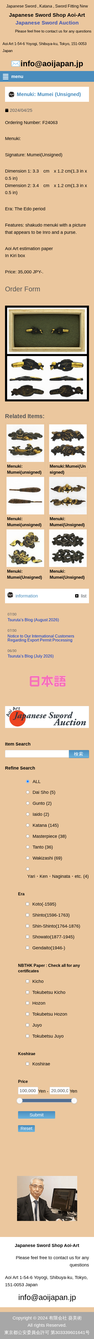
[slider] (20, 1101)
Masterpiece (49, 836)
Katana (46, 825)
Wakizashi (47, 858)
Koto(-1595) (44, 904)
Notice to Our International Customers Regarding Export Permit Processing (41, 638)
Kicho (38, 981)
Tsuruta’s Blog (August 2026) (33, 620)
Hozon (38, 1003)
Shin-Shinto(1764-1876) (56, 926)
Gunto (42, 803)
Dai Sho (44, 792)
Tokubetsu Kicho (48, 992)
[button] (48, 78)
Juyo (37, 1025)
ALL (37, 781)
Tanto (43, 847)
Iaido (41, 814)
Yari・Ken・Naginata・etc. (58, 876)
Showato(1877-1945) (53, 936)
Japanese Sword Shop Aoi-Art (47, 15)
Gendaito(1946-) (48, 947)
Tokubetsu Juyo (48, 1036)
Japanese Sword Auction (47, 23)
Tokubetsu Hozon (49, 1014)
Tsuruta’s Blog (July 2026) (31, 656)
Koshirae (41, 1063)
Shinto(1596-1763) (51, 915)
